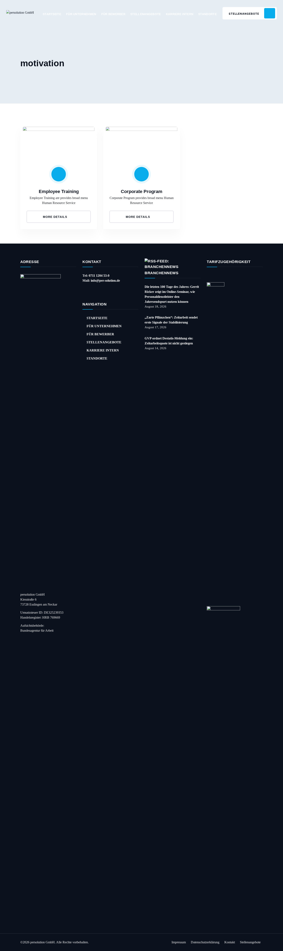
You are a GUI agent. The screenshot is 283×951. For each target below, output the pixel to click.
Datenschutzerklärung (205, 942)
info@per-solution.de (105, 280)
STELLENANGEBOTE (145, 14)
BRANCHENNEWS (161, 273)
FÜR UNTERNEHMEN (81, 14)
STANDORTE (207, 14)
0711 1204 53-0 (99, 275)
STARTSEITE (52, 14)
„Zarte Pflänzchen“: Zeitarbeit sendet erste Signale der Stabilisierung (171, 320)
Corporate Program (141, 191)
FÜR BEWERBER (113, 14)
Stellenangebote (250, 942)
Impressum (179, 942)
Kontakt (229, 942)
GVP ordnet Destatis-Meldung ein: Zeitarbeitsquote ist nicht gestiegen (169, 341)
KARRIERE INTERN (180, 14)
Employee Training (59, 191)
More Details (55, 216)
